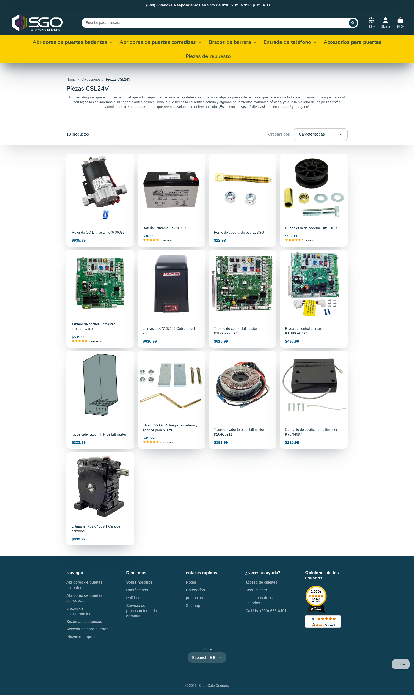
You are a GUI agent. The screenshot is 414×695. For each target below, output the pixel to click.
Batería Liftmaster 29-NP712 (171, 200)
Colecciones (90, 79)
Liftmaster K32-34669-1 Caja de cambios (100, 498)
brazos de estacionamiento (80, 611)
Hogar (191, 582)
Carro (400, 22)
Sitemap (193, 605)
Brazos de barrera (230, 42)
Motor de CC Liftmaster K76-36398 (100, 200)
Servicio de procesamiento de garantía (141, 610)
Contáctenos (137, 590)
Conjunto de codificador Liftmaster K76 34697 (314, 400)
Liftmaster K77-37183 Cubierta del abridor (171, 299)
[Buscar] (353, 23)
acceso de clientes (261, 582)
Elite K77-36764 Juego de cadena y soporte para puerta (171, 400)
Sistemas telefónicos (84, 621)
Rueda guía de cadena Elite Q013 (314, 200)
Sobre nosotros (139, 582)
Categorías (195, 590)
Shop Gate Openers (213, 685)
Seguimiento (256, 590)
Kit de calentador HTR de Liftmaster (100, 400)
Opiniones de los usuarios (259, 600)
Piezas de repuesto (83, 637)
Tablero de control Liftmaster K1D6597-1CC (242, 299)
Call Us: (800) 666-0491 (266, 611)
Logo (37, 22)
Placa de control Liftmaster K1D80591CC (314, 299)
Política (132, 598)
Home (71, 79)
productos (194, 598)
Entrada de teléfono (287, 42)
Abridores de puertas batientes (70, 42)
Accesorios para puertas (87, 629)
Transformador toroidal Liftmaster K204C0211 (242, 400)
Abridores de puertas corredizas (157, 42)
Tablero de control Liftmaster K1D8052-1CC (100, 299)
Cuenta (385, 22)
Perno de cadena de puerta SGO (242, 200)
